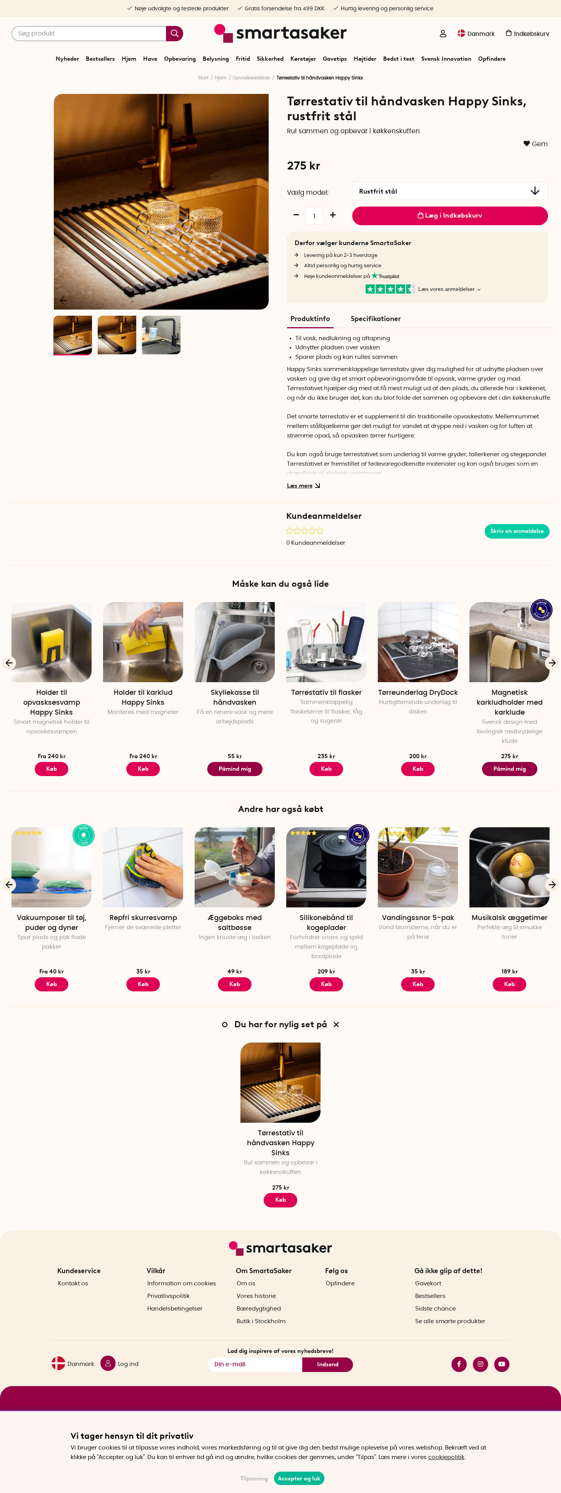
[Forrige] (63, 300)
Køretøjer (303, 58)
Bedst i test (398, 58)
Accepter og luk (299, 1478)
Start (203, 78)
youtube (498, 1364)
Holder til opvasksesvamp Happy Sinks (51, 702)
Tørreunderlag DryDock (418, 692)
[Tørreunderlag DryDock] (418, 642)
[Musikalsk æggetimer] (509, 867)
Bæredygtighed (259, 1309)
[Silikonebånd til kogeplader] (326, 867)
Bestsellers (100, 58)
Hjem (129, 58)
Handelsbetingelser (175, 1309)
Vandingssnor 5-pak (418, 918)
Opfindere (492, 58)
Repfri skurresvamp (143, 918)
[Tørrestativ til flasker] (326, 642)
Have (150, 58)
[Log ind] (443, 34)
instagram (477, 1364)
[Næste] (259, 300)
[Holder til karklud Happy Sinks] (143, 642)
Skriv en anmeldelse (517, 531)
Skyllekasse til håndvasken (235, 697)
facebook (456, 1364)
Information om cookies (181, 1283)
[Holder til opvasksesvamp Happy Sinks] (51, 642)
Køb (51, 768)
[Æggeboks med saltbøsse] (235, 867)
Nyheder (67, 58)
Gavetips (335, 58)
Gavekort (428, 1283)
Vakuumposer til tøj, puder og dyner (51, 923)
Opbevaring (180, 58)
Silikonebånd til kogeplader (326, 923)
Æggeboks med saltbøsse (235, 923)
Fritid (243, 58)
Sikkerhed (270, 58)
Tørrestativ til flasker (326, 692)
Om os (246, 1283)
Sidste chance (435, 1309)
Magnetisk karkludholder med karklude (510, 702)
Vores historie (256, 1296)
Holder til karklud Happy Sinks (143, 697)
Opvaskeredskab (251, 78)
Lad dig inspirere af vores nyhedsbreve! (280, 1351)
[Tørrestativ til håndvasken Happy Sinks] (280, 1083)
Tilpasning (254, 1478)
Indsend (328, 1364)
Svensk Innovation (446, 58)
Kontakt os (73, 1283)
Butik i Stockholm (261, 1321)
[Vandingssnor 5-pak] (418, 867)
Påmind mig (235, 768)
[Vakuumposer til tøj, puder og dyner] (51, 867)
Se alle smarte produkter (450, 1321)
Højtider (365, 58)
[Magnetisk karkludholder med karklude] (509, 642)
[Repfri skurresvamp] (143, 867)
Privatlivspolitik (168, 1296)
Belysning (216, 58)
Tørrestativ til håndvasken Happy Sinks (280, 1143)
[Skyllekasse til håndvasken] (235, 642)
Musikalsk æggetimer (510, 918)
